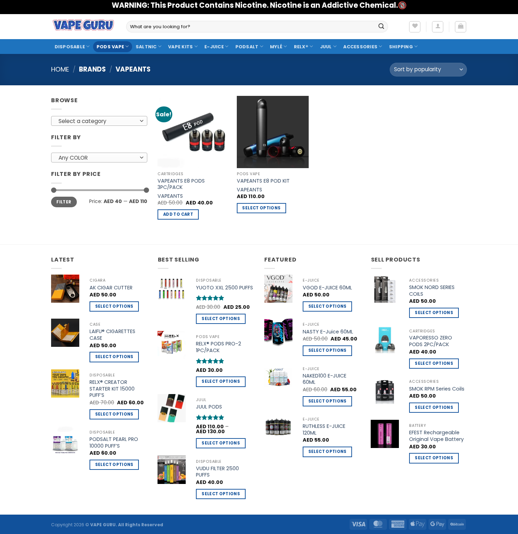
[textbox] (97, 121)
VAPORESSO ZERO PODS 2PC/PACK (430, 341)
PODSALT (247, 47)
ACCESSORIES (360, 47)
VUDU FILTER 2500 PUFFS (217, 471)
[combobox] (99, 121)
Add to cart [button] (178, 214)
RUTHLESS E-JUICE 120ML (324, 429)
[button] (437, 26)
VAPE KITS (180, 47)
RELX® (301, 47)
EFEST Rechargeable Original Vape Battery (436, 435)
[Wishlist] (414, 26)
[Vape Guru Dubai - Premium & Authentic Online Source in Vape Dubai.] (83, 26)
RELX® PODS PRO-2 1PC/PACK (218, 347)
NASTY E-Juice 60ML (328, 332)
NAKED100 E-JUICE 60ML (324, 379)
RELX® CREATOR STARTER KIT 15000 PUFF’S (112, 389)
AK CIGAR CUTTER (111, 287)
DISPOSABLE (70, 47)
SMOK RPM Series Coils (436, 389)
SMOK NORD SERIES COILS (432, 290)
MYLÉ (276, 47)
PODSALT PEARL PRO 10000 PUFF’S (114, 442)
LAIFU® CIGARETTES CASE (112, 334)
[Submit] (381, 27)
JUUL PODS (209, 407)
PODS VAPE (110, 47)
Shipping (401, 47)
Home (60, 69)
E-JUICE (214, 47)
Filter (63, 202)
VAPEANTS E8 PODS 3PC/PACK (181, 184)
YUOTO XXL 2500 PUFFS (224, 287)
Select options (261, 208)
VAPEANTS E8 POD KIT (263, 181)
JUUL (326, 47)
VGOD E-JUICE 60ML (327, 287)
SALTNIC (146, 47)
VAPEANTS (170, 196)
